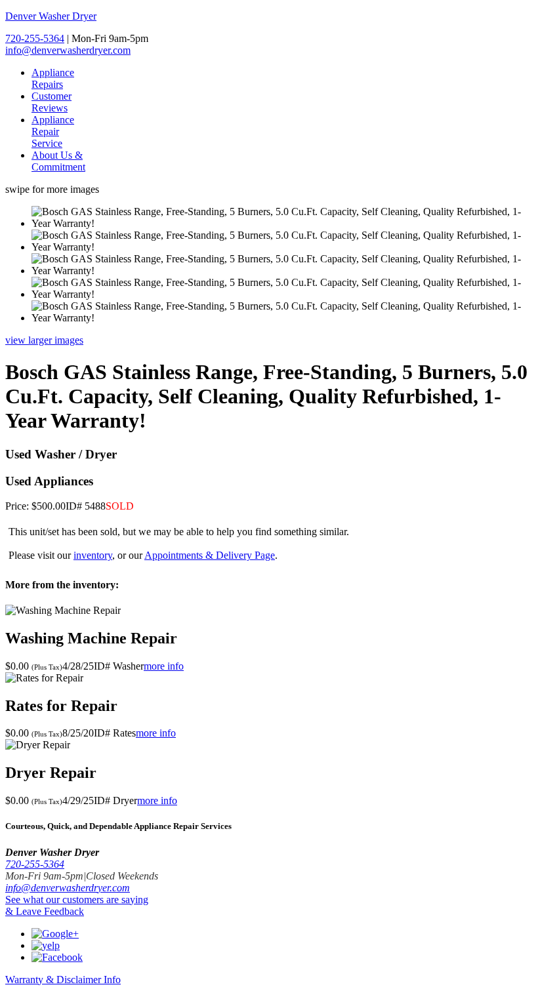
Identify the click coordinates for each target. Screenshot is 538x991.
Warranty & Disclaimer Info (63, 979)
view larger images (44, 340)
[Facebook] (57, 957)
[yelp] (45, 945)
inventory (92, 555)
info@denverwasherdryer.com (68, 50)
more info (164, 666)
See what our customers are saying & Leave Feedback (76, 905)
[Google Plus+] (55, 933)
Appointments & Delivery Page (209, 555)
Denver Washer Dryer (50, 16)
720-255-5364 (34, 38)
